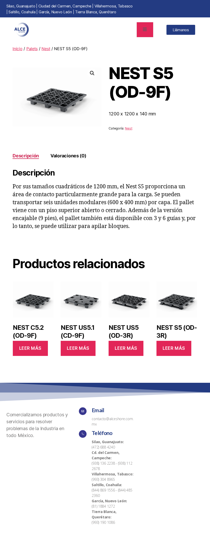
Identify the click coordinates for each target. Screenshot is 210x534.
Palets (32, 48)
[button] (92, 73)
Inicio (17, 48)
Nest (45, 48)
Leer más (30, 348)
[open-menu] (145, 30)
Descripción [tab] (26, 155)
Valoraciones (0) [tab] (68, 155)
